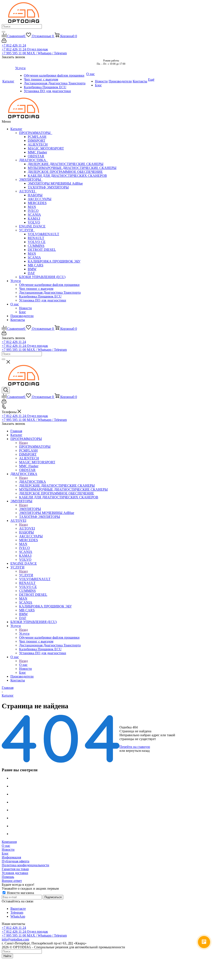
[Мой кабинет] (4, 41)
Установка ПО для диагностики (42, 300)
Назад (23, 443)
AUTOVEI (28, 191)
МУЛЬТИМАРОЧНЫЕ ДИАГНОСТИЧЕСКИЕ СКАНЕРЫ (72, 168)
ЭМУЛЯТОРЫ (31, 179)
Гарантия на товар (15, 869)
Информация (11, 857)
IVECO (33, 211)
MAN (32, 207)
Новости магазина (20, 893)
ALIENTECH (38, 144)
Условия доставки (15, 873)
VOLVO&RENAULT (43, 234)
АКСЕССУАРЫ (39, 199)
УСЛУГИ (27, 230)
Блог (22, 312)
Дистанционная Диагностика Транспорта (50, 292)
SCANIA (34, 214)
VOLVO (34, 222)
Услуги (15, 281)
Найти (7, 956)
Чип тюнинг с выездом (36, 288)
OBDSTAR (36, 156)
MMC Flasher (37, 152)
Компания (9, 842)
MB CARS (35, 265)
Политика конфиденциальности (25, 865)
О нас (14, 304)
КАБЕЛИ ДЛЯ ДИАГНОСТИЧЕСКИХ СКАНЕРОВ (67, 175)
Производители (22, 316)
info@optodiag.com (15, 939)
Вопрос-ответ (12, 881)
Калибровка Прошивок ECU (40, 296)
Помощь (8, 877)
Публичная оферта (15, 861)
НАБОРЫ (35, 195)
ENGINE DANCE (32, 226)
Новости (25, 308)
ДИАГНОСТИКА (33, 160)
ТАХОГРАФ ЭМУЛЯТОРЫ (48, 187)
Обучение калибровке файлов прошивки (49, 285)
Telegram (16, 912)
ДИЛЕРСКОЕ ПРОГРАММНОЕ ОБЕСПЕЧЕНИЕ (65, 172)
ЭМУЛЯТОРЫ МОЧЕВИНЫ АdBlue (55, 183)
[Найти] (3, 31)
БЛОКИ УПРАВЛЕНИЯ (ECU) (42, 277)
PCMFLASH (37, 137)
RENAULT (36, 238)
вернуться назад (138, 750)
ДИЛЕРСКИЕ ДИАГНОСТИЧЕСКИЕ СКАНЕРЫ (65, 164)
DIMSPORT (36, 140)
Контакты (17, 320)
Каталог (16, 129)
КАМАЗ (34, 218)
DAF (31, 273)
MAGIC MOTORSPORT (46, 148)
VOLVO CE (37, 242)
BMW (32, 269)
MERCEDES (37, 203)
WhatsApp (17, 916)
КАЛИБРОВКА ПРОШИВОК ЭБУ (54, 261)
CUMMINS (36, 246)
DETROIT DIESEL (42, 249)
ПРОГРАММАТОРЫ (35, 133)
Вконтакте (18, 908)
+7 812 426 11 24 (14, 45)
